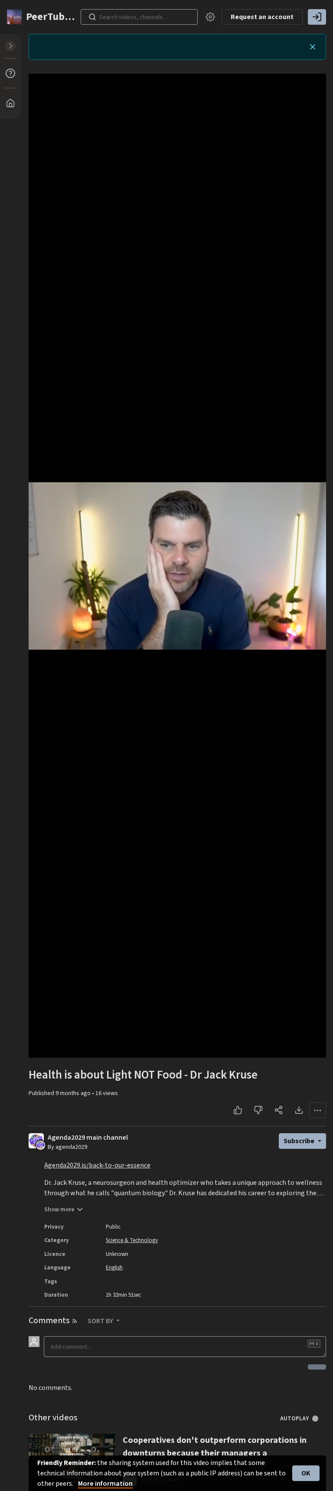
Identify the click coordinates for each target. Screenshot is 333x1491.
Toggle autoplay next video (318, 1418)
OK (305, 1473)
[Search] (92, 17)
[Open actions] (317, 1110)
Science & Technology (132, 1240)
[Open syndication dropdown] (74, 1321)
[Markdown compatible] (313, 1343)
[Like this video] (238, 1110)
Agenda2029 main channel (88, 1137)
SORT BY (101, 1321)
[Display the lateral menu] (10, 46)
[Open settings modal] (210, 17)
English (114, 1268)
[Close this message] (313, 46)
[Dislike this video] (258, 1110)
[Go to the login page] (317, 17)
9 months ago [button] (74, 1093)
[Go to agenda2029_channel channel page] (40, 1145)
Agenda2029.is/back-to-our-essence (97, 1165)
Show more (59, 1209)
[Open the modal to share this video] (278, 1110)
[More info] (10, 73)
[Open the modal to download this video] (299, 1110)
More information (105, 1483)
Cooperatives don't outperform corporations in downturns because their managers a (215, 1446)
